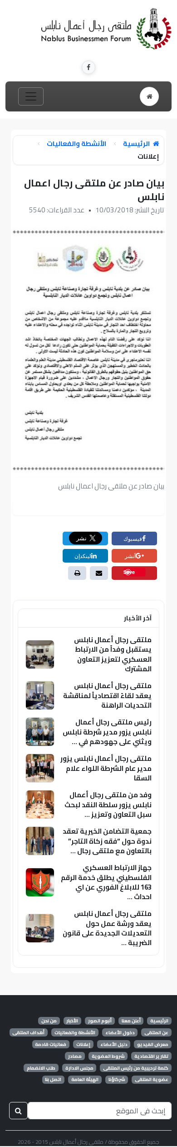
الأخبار (72, 1021)
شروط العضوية (108, 1056)
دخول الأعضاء (120, 1032)
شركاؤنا (116, 1080)
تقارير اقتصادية (151, 1056)
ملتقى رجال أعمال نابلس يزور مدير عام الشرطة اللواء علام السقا (106, 768)
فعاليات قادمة (50, 1044)
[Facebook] (88, 67)
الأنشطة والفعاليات (76, 144)
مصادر (75, 1056)
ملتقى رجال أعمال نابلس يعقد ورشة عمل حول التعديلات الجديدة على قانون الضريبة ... (107, 928)
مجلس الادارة (79, 1068)
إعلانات (83, 1044)
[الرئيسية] (149, 96)
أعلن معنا (131, 1021)
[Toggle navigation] (31, 96)
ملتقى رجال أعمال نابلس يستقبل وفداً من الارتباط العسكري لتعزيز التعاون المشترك (113, 654)
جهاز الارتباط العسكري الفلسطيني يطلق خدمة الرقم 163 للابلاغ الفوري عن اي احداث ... (106, 882)
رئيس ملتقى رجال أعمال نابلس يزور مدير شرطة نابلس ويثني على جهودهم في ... (107, 731)
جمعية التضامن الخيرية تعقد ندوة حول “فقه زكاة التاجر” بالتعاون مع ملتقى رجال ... (107, 841)
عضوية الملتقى (151, 1080)
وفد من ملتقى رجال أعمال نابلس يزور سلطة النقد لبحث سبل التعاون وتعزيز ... (108, 804)
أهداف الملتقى (28, 1032)
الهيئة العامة (84, 1080)
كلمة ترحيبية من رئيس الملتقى (135, 1068)
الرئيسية (137, 144)
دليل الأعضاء (114, 1044)
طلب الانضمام (41, 1068)
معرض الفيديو (152, 1044)
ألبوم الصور (100, 1021)
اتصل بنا (53, 1080)
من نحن (49, 1021)
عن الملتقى (156, 1032)
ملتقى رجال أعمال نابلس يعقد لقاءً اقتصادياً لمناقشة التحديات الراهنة (107, 695)
